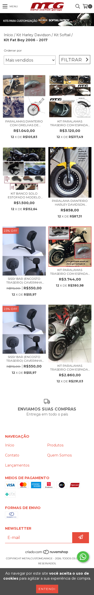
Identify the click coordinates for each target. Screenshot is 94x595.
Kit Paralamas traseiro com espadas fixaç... (70, 123)
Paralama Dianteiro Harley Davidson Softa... (70, 202)
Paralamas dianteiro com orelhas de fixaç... (24, 123)
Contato (12, 455)
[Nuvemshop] (47, 553)
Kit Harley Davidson (33, 35)
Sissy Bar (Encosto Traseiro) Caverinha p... (24, 280)
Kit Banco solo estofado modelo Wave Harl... (24, 195)
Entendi (47, 589)
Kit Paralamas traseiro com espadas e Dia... (70, 272)
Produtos (55, 445)
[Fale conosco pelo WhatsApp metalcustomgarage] (83, 556)
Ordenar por (13, 50)
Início (8, 35)
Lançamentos (17, 465)
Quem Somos (59, 455)
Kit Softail (62, 35)
